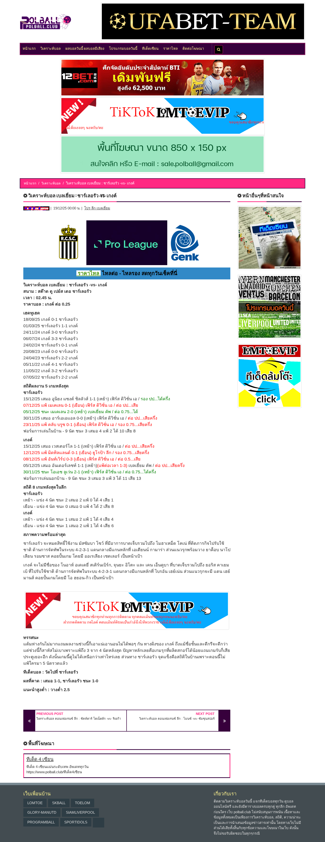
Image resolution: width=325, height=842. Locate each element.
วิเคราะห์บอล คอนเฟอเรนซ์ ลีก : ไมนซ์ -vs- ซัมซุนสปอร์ (177, 718)
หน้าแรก (29, 48)
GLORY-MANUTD (41, 812)
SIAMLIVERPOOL (80, 812)
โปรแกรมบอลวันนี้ (123, 48)
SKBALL (58, 803)
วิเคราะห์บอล (50, 48)
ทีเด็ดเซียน (150, 48)
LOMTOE (35, 803)
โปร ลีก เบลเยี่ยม (97, 208)
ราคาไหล (170, 48)
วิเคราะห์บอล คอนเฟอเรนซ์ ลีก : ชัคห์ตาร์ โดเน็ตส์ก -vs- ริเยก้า (78, 718)
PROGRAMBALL (41, 822)
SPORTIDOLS (75, 822)
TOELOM (82, 803)
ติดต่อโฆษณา (193, 48)
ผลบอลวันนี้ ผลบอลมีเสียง (84, 48)
